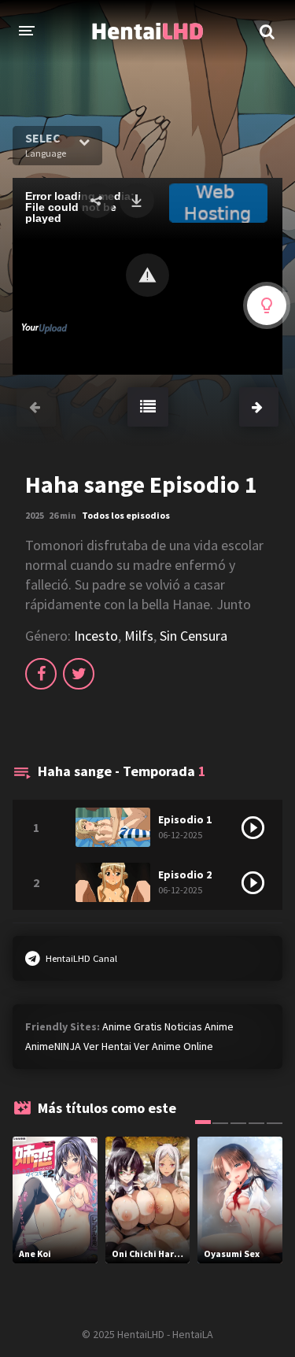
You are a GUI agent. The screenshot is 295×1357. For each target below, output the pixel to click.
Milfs (138, 636)
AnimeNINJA (53, 1046)
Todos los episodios (126, 515)
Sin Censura (193, 636)
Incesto (96, 636)
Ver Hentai (107, 1046)
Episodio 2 (185, 874)
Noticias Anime (199, 1026)
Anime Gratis (132, 1026)
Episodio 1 (185, 819)
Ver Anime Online (173, 1046)
